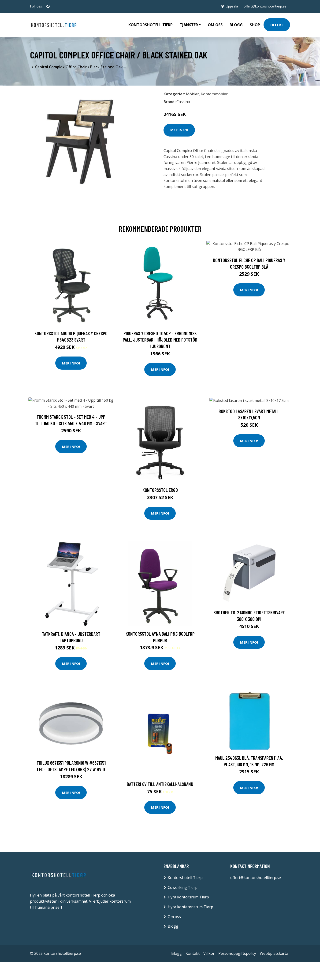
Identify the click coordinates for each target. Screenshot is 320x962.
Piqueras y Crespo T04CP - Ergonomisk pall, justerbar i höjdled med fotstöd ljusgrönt (160, 339)
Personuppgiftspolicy (237, 953)
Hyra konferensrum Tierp (190, 906)
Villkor (209, 953)
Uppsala (232, 6)
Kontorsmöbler (214, 94)
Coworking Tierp (182, 887)
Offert (276, 24)
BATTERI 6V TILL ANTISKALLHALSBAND (160, 784)
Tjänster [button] (189, 24)
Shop (255, 24)
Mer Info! (179, 130)
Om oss (215, 24)
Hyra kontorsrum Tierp (188, 897)
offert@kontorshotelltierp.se (265, 6)
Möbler (192, 94)
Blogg (236, 24)
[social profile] (48, 6)
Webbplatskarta (274, 953)
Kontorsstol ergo (160, 490)
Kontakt (193, 953)
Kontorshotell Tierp (150, 24)
